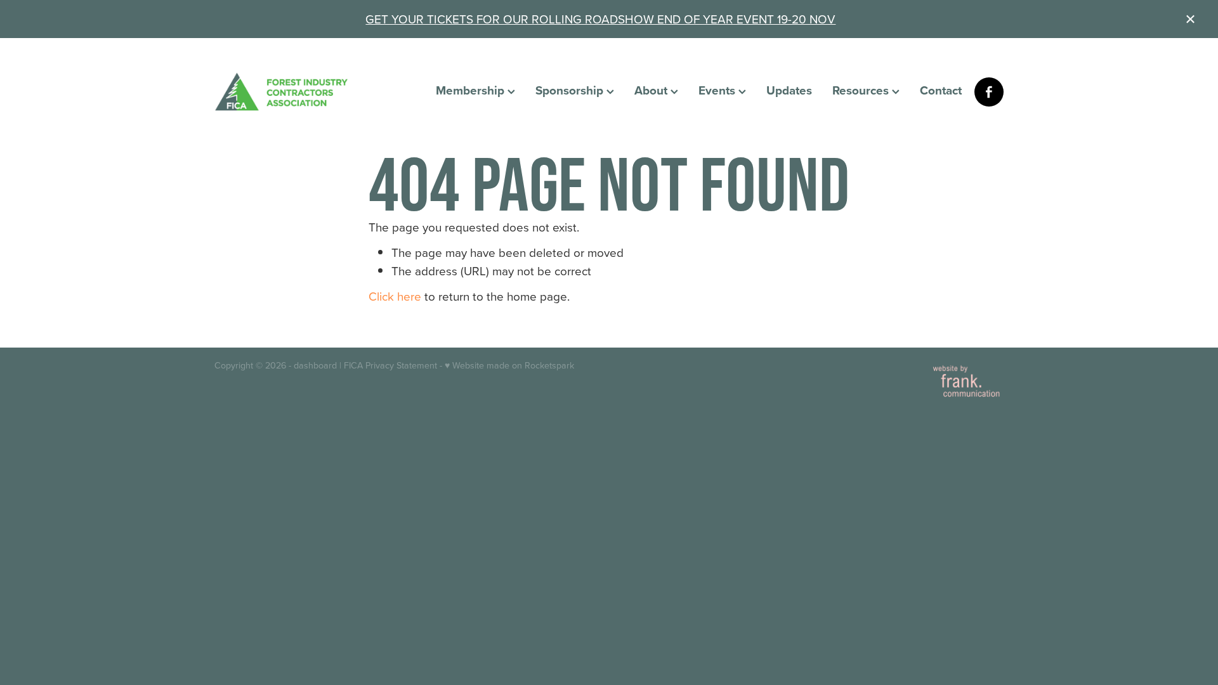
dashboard (315, 365)
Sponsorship (570, 90)
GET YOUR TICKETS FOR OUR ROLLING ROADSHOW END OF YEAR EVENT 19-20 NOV (600, 18)
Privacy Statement (401, 365)
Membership (472, 90)
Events (718, 90)
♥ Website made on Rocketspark (509, 365)
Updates (789, 90)
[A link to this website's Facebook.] (989, 92)
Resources (862, 90)
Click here (395, 295)
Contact (941, 90)
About (652, 90)
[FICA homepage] (293, 91)
